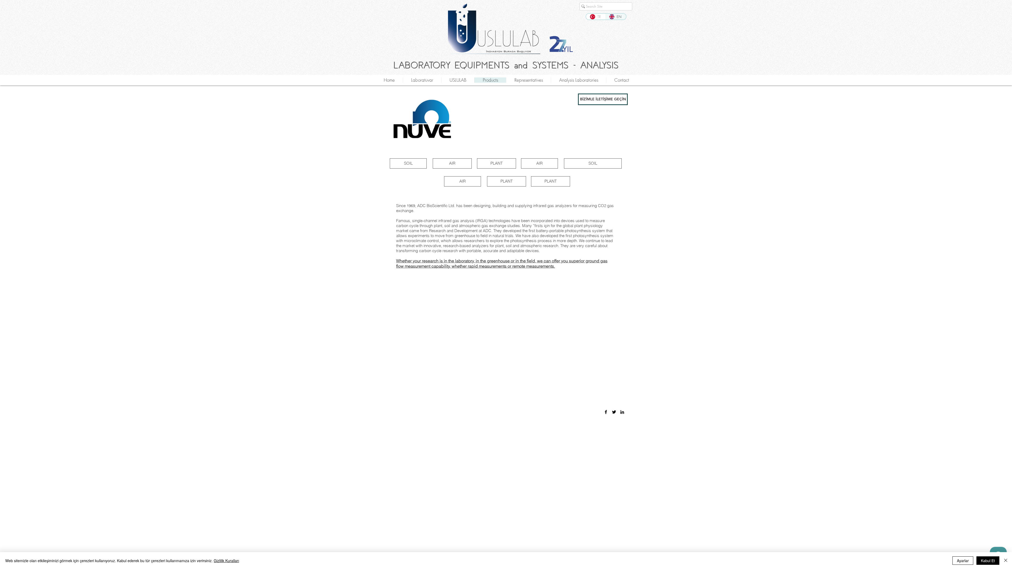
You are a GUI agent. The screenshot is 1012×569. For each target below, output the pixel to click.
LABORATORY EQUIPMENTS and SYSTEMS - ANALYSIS (506, 65)
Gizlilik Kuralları (226, 560)
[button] (603, 99)
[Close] (1006, 560)
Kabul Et (988, 560)
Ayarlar (963, 560)
